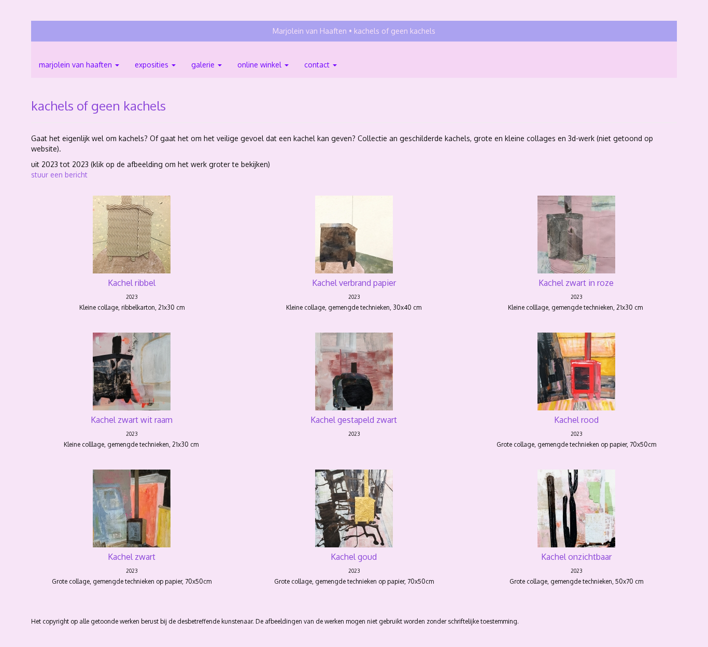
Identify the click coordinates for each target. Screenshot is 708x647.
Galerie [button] (204, 64)
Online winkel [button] (260, 64)
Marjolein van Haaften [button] (76, 64)
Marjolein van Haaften (310, 30)
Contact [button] (318, 64)
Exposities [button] (153, 64)
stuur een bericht (59, 174)
